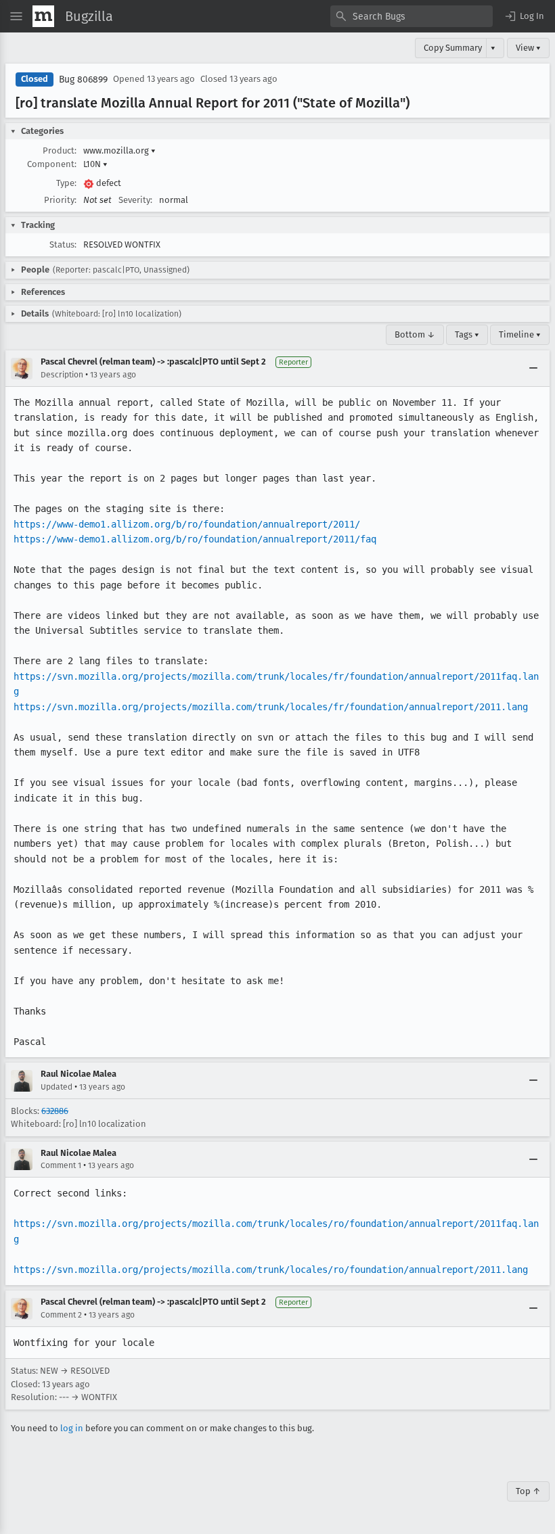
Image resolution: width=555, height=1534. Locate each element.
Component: (51, 164)
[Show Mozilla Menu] (43, 16)
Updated (56, 1087)
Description (62, 374)
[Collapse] (533, 368)
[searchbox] (411, 16)
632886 (54, 1111)
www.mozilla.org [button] (119, 150)
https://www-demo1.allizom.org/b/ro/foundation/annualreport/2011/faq (195, 539)
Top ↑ (528, 1491)
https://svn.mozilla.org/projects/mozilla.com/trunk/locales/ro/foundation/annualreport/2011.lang (271, 1269)
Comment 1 (61, 1165)
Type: (66, 183)
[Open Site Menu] (16, 16)
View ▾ (528, 48)
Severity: (135, 200)
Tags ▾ (467, 334)
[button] (524, 16)
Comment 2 (61, 1315)
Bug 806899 (83, 79)
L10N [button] (95, 164)
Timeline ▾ (520, 334)
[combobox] (411, 16)
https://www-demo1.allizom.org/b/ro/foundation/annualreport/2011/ (187, 524)
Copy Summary (453, 48)
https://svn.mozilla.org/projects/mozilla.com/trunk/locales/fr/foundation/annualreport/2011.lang (271, 706)
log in (71, 1428)
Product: (59, 150)
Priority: (60, 200)
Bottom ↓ (415, 334)
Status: (62, 244)
